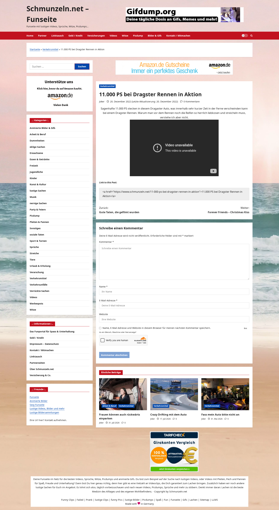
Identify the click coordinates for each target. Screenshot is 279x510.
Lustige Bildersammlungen (44, 412)
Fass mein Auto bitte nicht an (220, 414)
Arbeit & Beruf (109, 406)
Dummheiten (37, 140)
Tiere (32, 259)
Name (103, 286)
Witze (125, 35)
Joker (101, 101)
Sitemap (204, 499)
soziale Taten (37, 234)
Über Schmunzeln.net (42, 369)
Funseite (34, 397)
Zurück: (119, 210)
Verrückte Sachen (39, 290)
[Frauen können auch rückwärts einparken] (123, 394)
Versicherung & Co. (40, 375)
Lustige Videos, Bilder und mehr (47, 408)
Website (103, 314)
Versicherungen (96, 35)
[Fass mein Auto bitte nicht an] (225, 394)
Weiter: (228, 210)
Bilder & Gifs (154, 35)
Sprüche (34, 247)
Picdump (138, 35)
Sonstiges (35, 228)
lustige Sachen (38, 190)
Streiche (34, 253)
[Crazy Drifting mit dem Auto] (174, 394)
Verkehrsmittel (50, 49)
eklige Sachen (37, 146)
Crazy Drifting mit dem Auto (168, 414)
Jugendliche (36, 171)
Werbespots (36, 303)
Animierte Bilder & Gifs (42, 128)
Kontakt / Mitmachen (178, 35)
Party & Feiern (38, 209)
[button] (251, 35)
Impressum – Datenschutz (44, 343)
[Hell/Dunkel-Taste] (245, 35)
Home (29, 35)
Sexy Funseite (37, 404)
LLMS (215, 499)
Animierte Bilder (38, 400)
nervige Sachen (38, 203)
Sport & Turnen (38, 240)
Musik (33, 196)
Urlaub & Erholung (40, 265)
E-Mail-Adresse (108, 300)
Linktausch (57, 35)
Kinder (33, 178)
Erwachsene (36, 153)
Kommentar (106, 241)
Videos (113, 35)
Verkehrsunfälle (38, 284)
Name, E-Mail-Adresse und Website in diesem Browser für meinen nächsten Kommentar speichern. (157, 327)
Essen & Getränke (39, 159)
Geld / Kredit (75, 35)
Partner (42, 35)
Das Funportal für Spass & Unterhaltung (52, 331)
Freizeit (34, 165)
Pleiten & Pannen (39, 222)
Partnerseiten (37, 362)
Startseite (35, 49)
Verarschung (37, 272)
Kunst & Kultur (38, 184)
